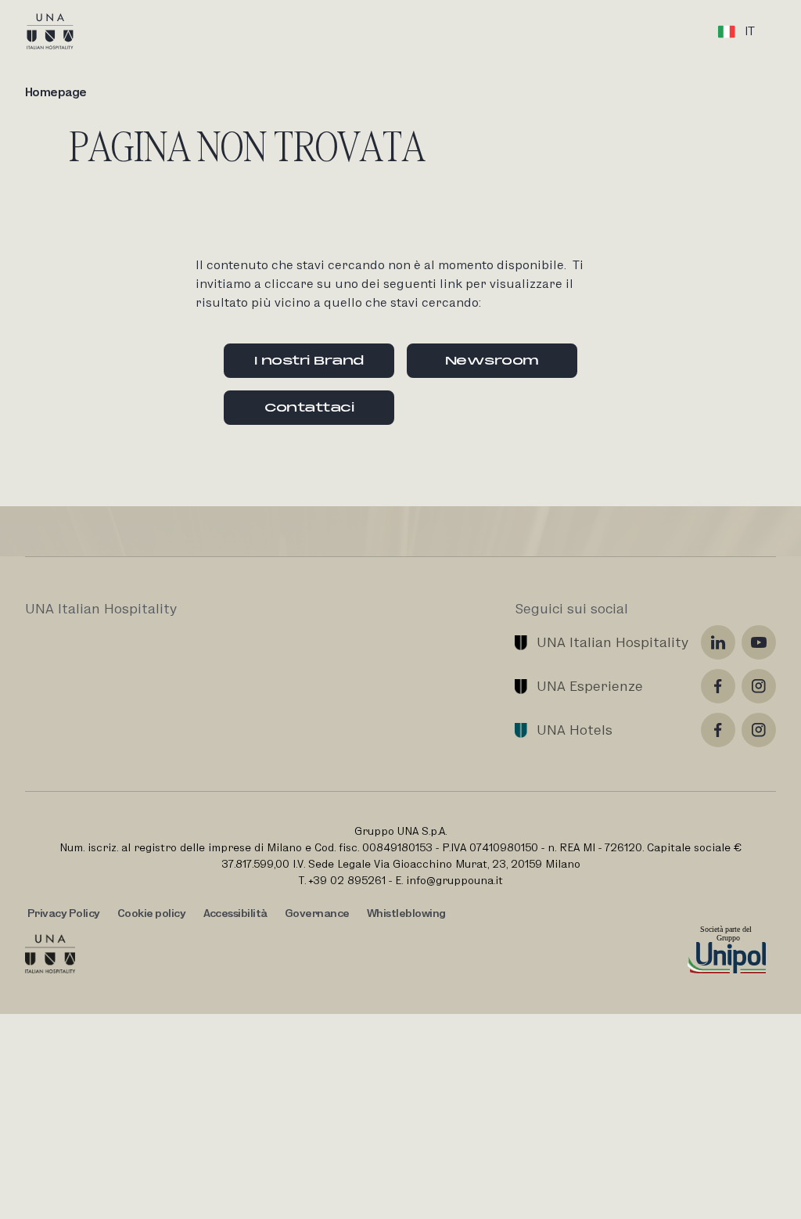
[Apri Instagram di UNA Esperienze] (759, 686)
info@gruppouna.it (454, 880)
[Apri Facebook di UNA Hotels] (718, 730)
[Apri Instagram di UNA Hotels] (759, 730)
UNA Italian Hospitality (612, 642)
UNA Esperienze (590, 685)
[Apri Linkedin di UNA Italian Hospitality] (718, 642)
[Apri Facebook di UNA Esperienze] (718, 686)
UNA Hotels (574, 729)
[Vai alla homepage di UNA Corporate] (50, 954)
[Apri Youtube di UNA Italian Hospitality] (759, 642)
